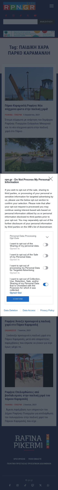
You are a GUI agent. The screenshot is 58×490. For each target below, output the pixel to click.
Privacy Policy (47, 310)
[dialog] (29, 245)
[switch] (45, 244)
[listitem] (29, 237)
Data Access (29, 310)
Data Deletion (11, 310)
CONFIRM (18, 299)
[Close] (52, 180)
